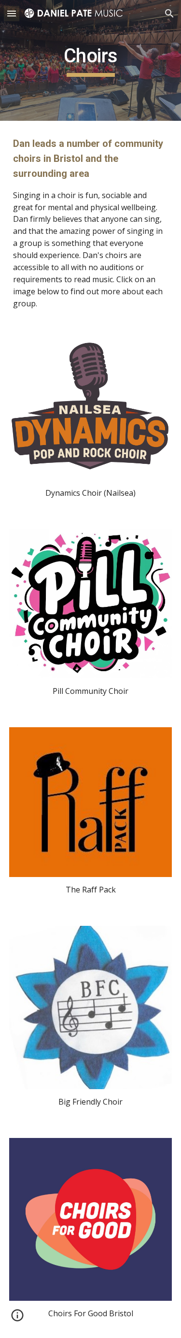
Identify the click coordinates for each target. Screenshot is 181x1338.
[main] (90, 60)
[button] (11, 13)
